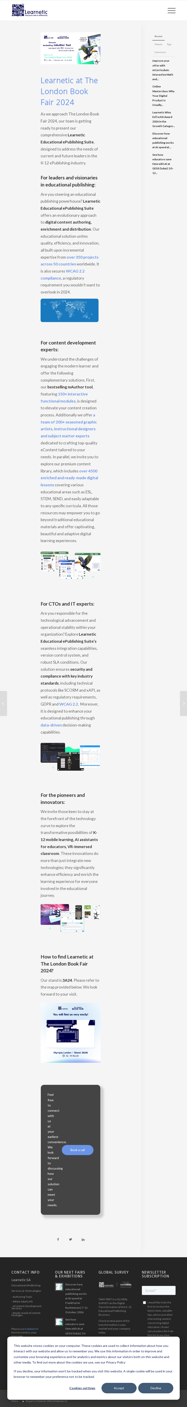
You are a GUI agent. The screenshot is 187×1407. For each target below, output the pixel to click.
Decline (156, 1388)
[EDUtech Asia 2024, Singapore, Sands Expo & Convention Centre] (3, 703)
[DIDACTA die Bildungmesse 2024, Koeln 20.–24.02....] (183, 703)
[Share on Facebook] (58, 1239)
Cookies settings (82, 1388)
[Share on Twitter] (70, 1239)
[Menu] (169, 10)
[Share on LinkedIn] (83, 1239)
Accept (119, 1388)
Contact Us (32, 1329)
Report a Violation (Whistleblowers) (46, 1400)
